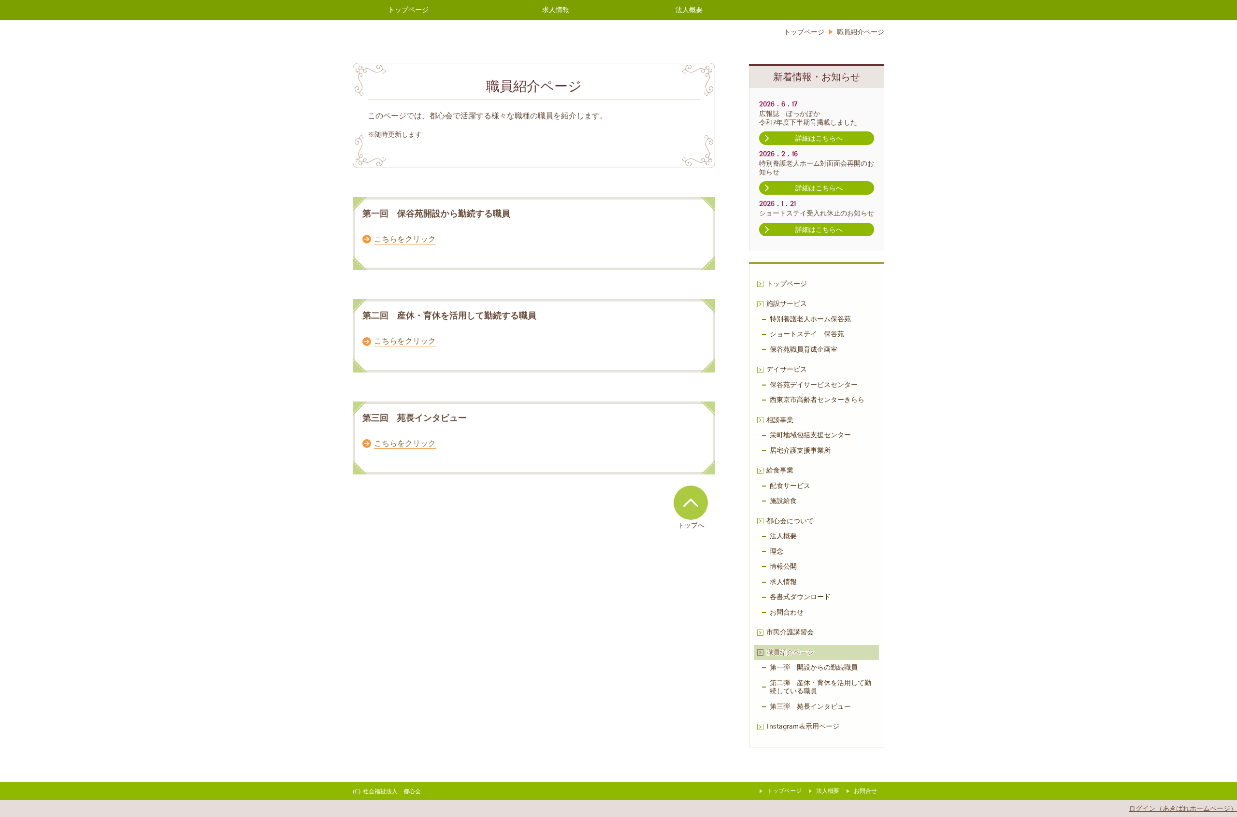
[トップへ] (690, 502)
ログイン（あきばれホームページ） (1183, 808)
